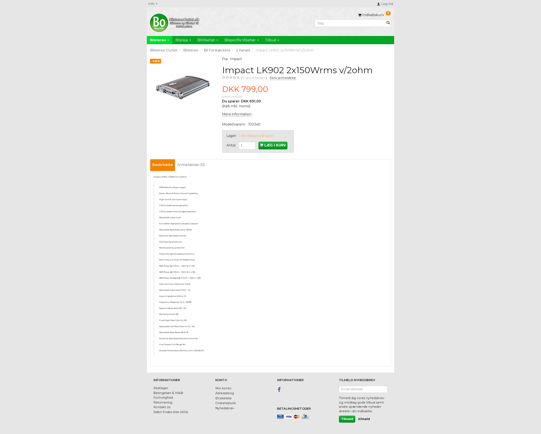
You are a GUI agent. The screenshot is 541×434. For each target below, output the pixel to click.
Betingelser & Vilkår (168, 393)
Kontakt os (161, 407)
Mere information (236, 114)
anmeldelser (254, 78)
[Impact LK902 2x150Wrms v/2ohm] (183, 90)
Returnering (162, 402)
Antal (231, 145)
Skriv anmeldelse (283, 78)
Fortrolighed (163, 398)
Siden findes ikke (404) (170, 412)
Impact (236, 59)
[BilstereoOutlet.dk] (175, 22)
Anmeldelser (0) (191, 165)
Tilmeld (347, 419)
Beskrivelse (162, 165)
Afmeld (364, 419)
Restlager (160, 388)
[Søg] (388, 23)
